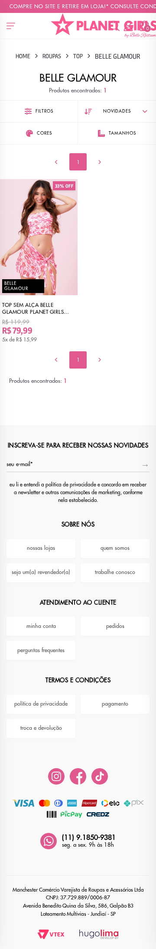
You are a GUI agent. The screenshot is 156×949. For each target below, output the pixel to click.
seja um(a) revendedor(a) (41, 572)
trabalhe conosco (115, 572)
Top (78, 56)
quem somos (115, 548)
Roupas (51, 56)
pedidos (115, 626)
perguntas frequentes (41, 650)
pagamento (115, 704)
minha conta (41, 626)
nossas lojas (41, 548)
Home (23, 56)
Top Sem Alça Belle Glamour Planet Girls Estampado (33, 308)
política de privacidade (41, 704)
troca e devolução (41, 728)
